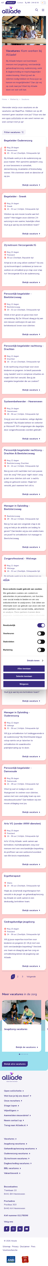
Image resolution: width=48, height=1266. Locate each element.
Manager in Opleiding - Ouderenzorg (17, 714)
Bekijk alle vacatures (15, 1064)
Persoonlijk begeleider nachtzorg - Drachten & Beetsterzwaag (23, 452)
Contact (20, 3)
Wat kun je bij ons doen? (17, 1095)
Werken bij (14, 99)
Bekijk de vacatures (26, 1047)
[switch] (41, 633)
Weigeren (24, 684)
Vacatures (25, 99)
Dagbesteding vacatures (17, 1163)
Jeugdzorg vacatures (15, 1029)
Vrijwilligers (10, 1110)
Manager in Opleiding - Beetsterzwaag (17, 507)
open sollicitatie (13, 118)
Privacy (15, 1246)
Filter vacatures (12, 132)
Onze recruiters (12, 1100)
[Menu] (42, 10)
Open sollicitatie (13, 1090)
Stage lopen (10, 1105)
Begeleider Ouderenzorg (18, 140)
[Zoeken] (36, 10)
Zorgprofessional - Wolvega (20, 558)
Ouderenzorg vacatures (16, 1153)
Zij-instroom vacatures (16, 1158)
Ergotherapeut (12, 875)
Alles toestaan (24, 668)
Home (4, 99)
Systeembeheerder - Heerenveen (23, 401)
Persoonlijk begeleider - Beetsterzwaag (18, 295)
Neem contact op (13, 1120)
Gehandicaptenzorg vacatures (19, 1148)
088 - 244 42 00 (33, 3)
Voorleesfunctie (10, 1250)
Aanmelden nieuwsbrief (16, 1115)
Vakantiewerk (11, 1173)
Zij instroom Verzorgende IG (20, 245)
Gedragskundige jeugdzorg (19, 921)
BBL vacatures (11, 1168)
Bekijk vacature (30, 185)
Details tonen (33, 661)
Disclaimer (25, 1246)
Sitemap (7, 1246)
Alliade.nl (10, 3)
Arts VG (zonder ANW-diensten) (22, 823)
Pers (33, 1246)
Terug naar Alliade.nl (15, 1125)
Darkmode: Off (43, 2)
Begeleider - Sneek (15, 196)
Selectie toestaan (24, 676)
